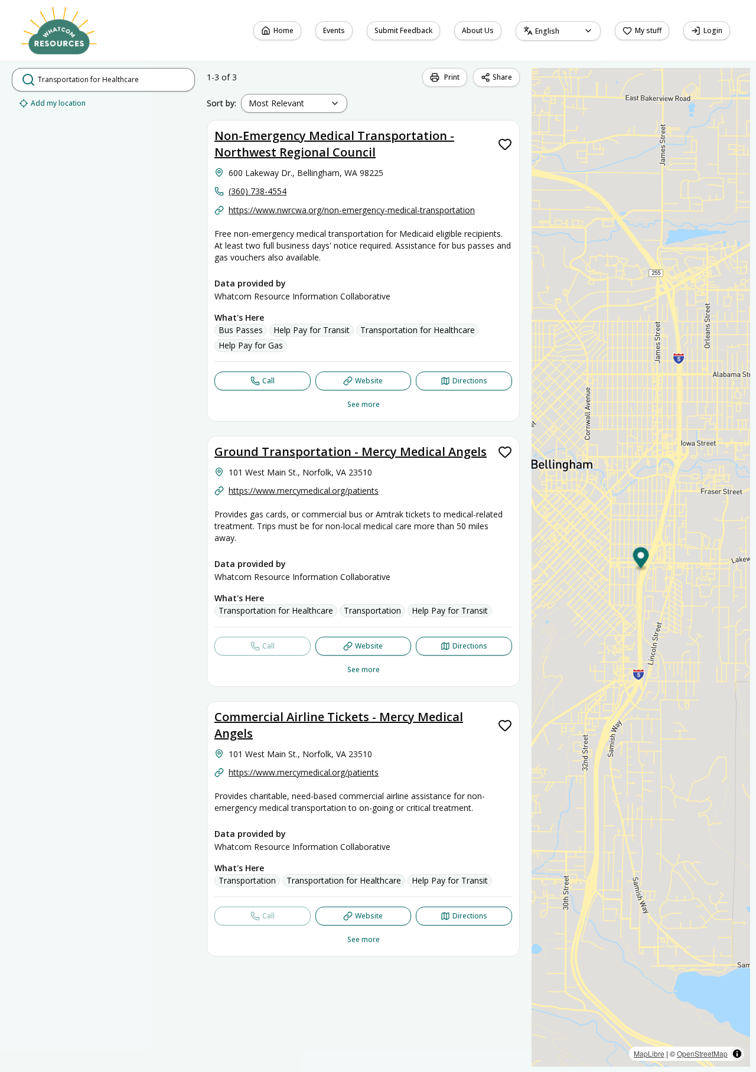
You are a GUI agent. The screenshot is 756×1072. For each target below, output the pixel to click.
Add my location (58, 103)
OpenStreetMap (702, 1053)
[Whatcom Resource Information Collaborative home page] (59, 30)
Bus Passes (241, 329)
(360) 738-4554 (257, 191)
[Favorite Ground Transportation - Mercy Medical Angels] (505, 452)
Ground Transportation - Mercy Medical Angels (350, 452)
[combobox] (558, 31)
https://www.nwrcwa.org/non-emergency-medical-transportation (352, 210)
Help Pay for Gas (251, 345)
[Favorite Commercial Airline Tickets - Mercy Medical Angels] (505, 725)
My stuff (648, 30)
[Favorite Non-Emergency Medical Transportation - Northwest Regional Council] (505, 144)
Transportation (372, 610)
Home (283, 30)
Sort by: (221, 103)
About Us (481, 32)
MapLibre (649, 1053)
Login (712, 30)
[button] (641, 560)
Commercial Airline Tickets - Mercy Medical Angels (338, 725)
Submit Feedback (403, 30)
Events (334, 30)
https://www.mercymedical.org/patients (304, 490)
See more (363, 404)
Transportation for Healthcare (417, 329)
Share (502, 77)
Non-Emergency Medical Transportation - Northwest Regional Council (334, 144)
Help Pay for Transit (311, 329)
